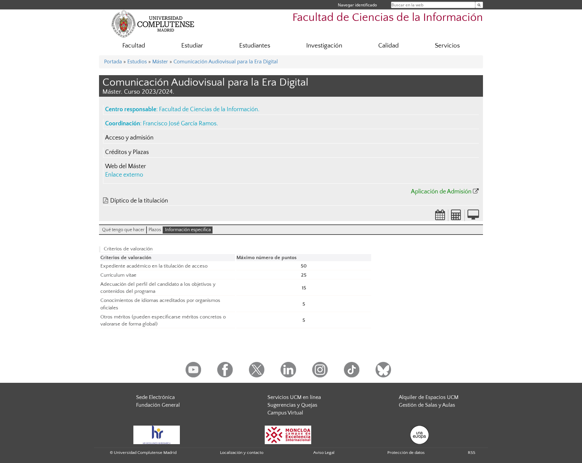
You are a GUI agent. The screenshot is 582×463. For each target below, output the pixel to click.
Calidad (388, 45)
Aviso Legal (323, 452)
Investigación (324, 45)
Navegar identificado (357, 5)
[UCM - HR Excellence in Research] (156, 434)
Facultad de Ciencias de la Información (387, 17)
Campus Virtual (285, 413)
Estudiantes (254, 45)
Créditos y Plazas (127, 152)
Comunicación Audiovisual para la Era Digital (225, 62)
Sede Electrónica (155, 397)
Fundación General (158, 405)
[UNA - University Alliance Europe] (419, 434)
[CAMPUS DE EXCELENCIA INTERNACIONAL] (288, 434)
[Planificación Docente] (440, 217)
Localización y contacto (241, 452)
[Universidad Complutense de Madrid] (153, 24)
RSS (471, 452)
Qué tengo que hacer (123, 230)
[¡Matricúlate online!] (473, 217)
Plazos (155, 230)
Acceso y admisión (129, 137)
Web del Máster (125, 166)
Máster (160, 62)
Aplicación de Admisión (441, 191)
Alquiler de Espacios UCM (428, 397)
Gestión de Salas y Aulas (427, 405)
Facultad (133, 45)
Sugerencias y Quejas (292, 405)
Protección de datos (406, 452)
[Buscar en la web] (479, 5)
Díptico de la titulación (139, 200)
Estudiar (192, 45)
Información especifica (188, 230)
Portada (113, 62)
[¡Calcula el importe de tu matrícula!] (456, 217)
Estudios (137, 62)
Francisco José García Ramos (180, 123)
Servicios (447, 45)
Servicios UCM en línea (294, 397)
